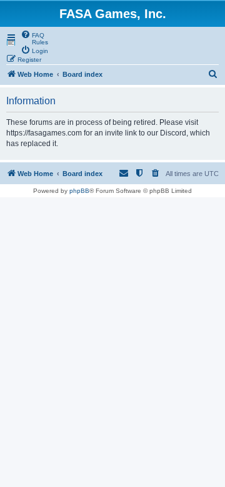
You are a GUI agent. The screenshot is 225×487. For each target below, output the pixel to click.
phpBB (79, 190)
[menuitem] (32, 34)
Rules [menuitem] (40, 42)
